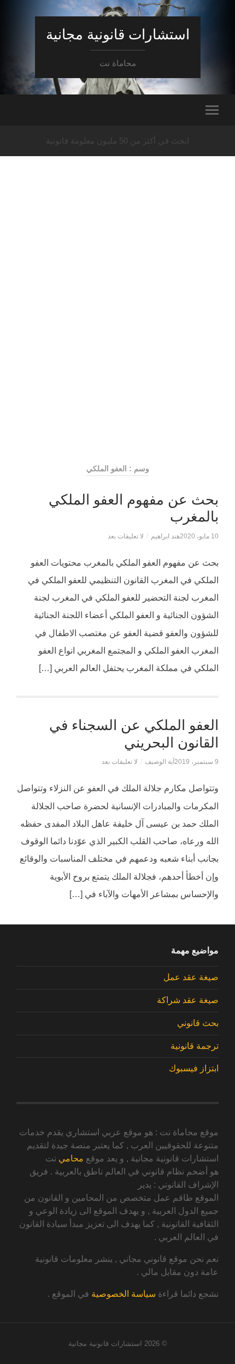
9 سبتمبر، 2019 (196, 762)
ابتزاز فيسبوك (194, 1068)
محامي (71, 1158)
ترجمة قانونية (195, 1046)
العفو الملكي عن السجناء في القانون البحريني (134, 734)
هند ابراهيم (165, 536)
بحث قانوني (198, 1023)
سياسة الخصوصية (123, 1293)
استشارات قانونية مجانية (118, 34)
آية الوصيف (159, 762)
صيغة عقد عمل (191, 977)
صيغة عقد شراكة (188, 1000)
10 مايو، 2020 (199, 536)
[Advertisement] (117, 328)
